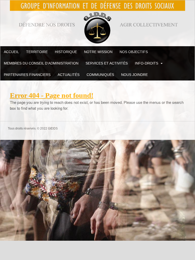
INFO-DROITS (146, 63)
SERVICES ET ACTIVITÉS (107, 63)
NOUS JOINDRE (134, 75)
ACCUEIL (11, 52)
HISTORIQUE (66, 52)
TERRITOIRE (37, 52)
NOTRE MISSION (98, 52)
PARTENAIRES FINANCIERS (27, 75)
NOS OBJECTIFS (134, 52)
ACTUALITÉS (68, 75)
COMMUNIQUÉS (100, 75)
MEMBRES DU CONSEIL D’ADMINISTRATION (41, 63)
